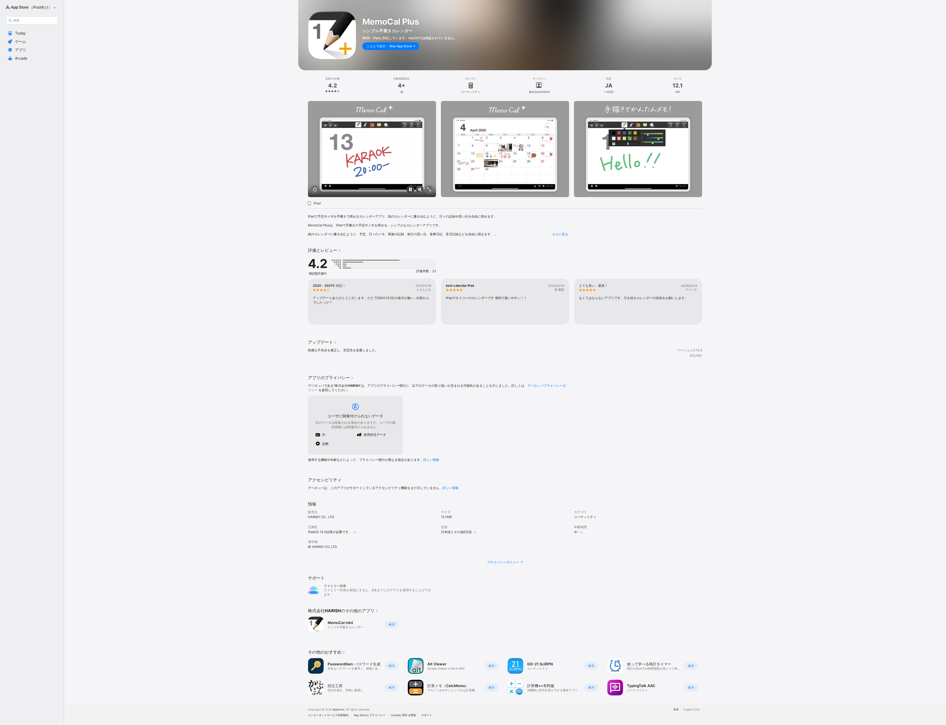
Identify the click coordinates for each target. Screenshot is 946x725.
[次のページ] (707, 149)
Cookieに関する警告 (403, 715)
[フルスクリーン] (429, 189)
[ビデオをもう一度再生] (315, 189)
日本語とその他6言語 (456, 532)
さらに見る (560, 234)
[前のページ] (303, 149)
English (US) (692, 709)
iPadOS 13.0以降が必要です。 (330, 532)
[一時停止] (410, 189)
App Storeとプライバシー (370, 715)
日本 (676, 709)
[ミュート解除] (420, 189)
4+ (576, 532)
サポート (426, 715)
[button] (31, 33)
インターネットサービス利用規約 (328, 715)
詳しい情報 (431, 460)
